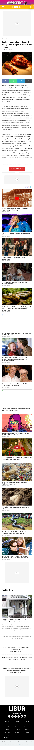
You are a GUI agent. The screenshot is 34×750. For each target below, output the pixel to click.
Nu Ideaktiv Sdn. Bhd (15, 744)
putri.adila (5, 49)
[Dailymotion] (25, 716)
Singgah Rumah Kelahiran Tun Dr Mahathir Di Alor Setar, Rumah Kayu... (15, 621)
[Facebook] (9, 716)
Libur (3, 38)
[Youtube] (22, 716)
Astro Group (27, 744)
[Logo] (17, 7)
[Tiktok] (18, 716)
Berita (7, 38)
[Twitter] (15, 716)
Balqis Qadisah (13, 662)
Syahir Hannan (5, 624)
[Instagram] (12, 716)
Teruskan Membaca (17, 168)
